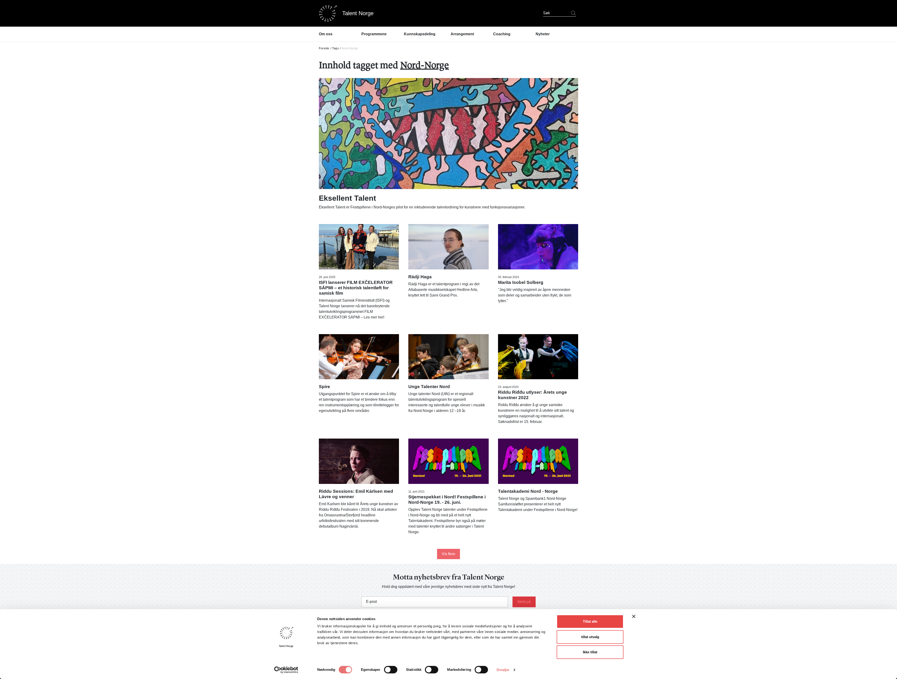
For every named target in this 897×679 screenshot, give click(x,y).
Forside (324, 48)
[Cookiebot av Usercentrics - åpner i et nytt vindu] (286, 669)
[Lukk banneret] (633, 617)
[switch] (390, 669)
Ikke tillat (590, 652)
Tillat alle (590, 621)
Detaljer (503, 670)
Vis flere (448, 554)
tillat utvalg (590, 637)
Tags (335, 48)
